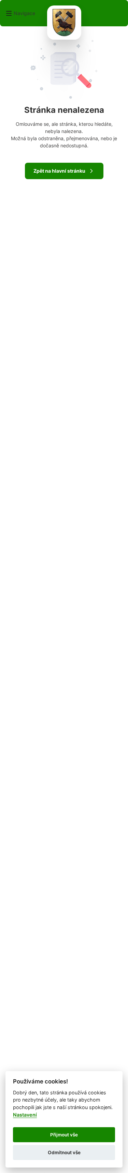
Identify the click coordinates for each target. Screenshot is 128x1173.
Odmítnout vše (64, 1152)
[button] (20, 13)
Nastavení (25, 1115)
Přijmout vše (64, 1134)
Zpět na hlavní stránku (59, 171)
